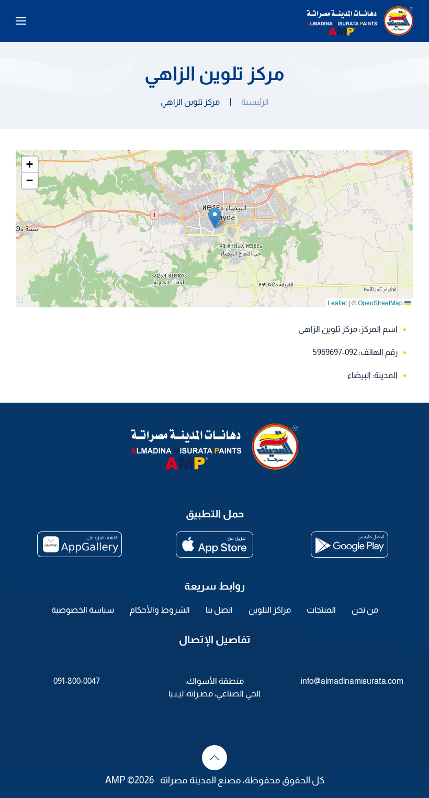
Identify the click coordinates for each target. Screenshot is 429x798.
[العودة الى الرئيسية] (360, 21)
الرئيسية (255, 101)
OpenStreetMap (380, 302)
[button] (21, 21)
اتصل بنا (219, 609)
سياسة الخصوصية (82, 609)
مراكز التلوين (270, 609)
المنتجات (321, 609)
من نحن (365, 609)
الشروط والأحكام (160, 609)
